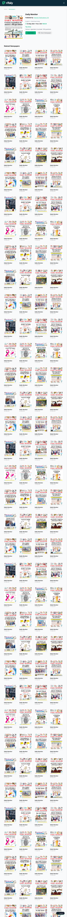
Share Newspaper (45, 33)
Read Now (31, 33)
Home (5, 9)
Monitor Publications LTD (41, 17)
